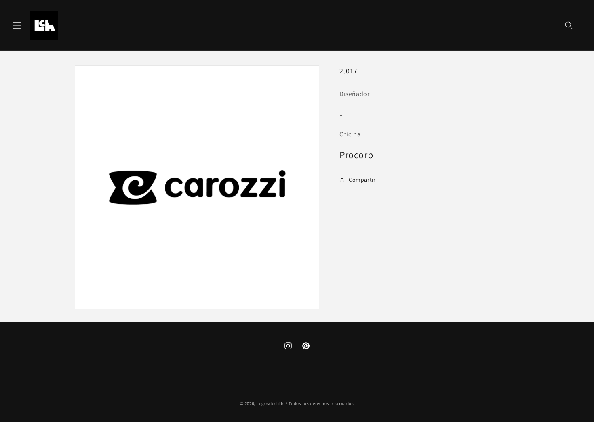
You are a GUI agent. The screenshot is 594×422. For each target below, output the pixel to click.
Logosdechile (270, 403)
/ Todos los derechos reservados (320, 403)
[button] (17, 25)
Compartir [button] (362, 179)
